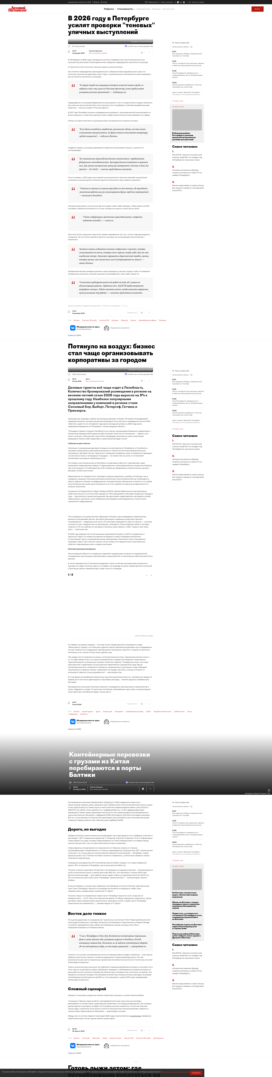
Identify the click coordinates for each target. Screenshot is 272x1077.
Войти (257, 9)
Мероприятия (143, 9)
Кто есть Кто (168, 9)
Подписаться (153, 2)
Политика (162, 320)
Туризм (98, 711)
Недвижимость (179, 711)
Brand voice (84, 714)
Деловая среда (107, 711)
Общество (124, 320)
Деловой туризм (87, 711)
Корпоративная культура (134, 711)
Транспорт (96, 1038)
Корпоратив (119, 711)
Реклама (156, 9)
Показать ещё (177, 101)
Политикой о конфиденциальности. (176, 1072)
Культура (114, 320)
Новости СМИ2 (74, 335)
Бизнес (189, 711)
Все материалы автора (98, 53)
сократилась (135, 1016)
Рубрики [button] (109, 9)
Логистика (86, 1038)
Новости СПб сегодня (89, 320)
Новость (76, 320)
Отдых (148, 711)
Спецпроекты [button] (125, 9)
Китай (104, 1038)
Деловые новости (115, 1038)
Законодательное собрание (147, 320)
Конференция (73, 714)
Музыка (133, 320)
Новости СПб (104, 320)
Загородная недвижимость (162, 711)
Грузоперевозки (158, 1038)
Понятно (196, 1073)
